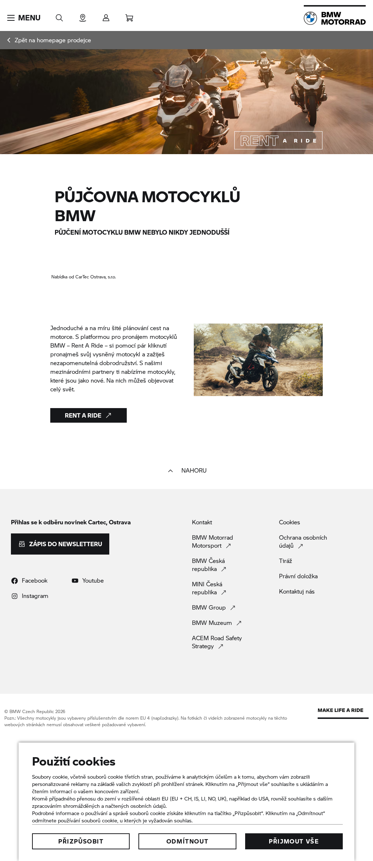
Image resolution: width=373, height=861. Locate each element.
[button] (23, 18)
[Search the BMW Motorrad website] (59, 15)
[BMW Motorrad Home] (335, 18)
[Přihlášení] (106, 15)
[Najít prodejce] (82, 15)
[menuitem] (49, 40)
